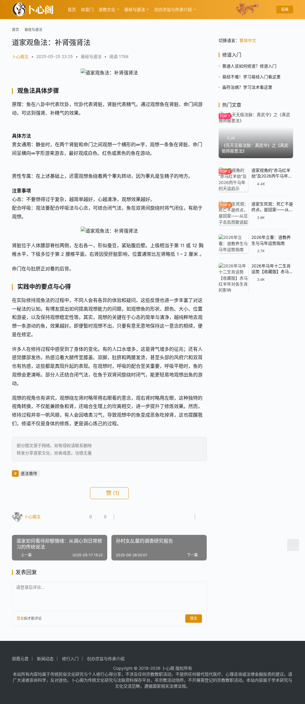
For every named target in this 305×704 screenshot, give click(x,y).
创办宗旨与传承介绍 (173, 9)
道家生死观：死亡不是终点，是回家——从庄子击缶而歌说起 (272, 209)
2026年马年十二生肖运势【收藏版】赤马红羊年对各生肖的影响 (272, 271)
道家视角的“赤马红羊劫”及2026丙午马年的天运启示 (271, 176)
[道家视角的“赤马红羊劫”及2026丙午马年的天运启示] (233, 179)
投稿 (284, 9)
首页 (72, 9)
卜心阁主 (20, 56)
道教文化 (107, 9)
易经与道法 (134, 9)
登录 (20, 618)
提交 (193, 618)
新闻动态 (45, 658)
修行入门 (70, 658)
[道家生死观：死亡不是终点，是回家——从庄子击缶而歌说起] (233, 213)
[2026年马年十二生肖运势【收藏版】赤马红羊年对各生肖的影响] (233, 278)
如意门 (87, 9)
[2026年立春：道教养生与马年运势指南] (233, 243)
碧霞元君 (20, 658)
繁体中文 (247, 40)
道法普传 (29, 473)
